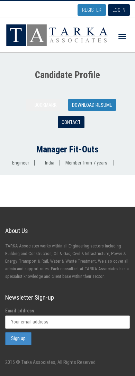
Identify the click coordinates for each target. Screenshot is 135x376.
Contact (71, 122)
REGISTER (91, 10)
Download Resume (92, 105)
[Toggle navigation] (122, 37)
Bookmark (45, 105)
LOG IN (118, 10)
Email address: (20, 310)
